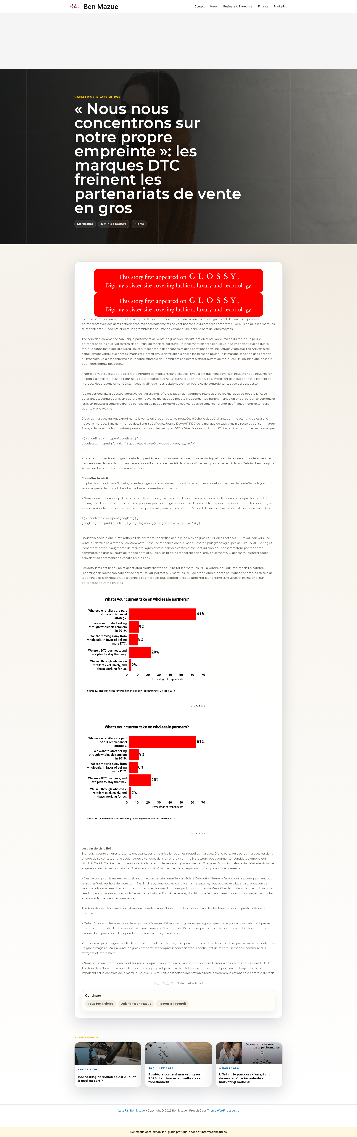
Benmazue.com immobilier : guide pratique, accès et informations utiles (178, 1132)
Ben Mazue (100, 6)
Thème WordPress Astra (223, 1110)
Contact (199, 6)
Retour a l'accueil (172, 1003)
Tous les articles (100, 1003)
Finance (263, 6)
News (214, 6)
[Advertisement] (178, 41)
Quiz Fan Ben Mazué (131, 1110)
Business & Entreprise (238, 6)
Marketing (280, 6)
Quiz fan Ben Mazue (136, 1003)
